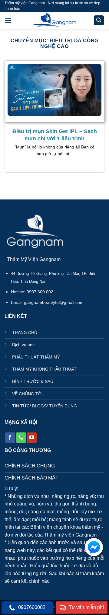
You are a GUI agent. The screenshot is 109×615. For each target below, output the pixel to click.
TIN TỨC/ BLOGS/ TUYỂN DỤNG (44, 406)
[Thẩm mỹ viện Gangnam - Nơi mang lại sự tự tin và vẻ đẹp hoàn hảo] (54, 20)
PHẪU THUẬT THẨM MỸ (36, 357)
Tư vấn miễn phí (86, 607)
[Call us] (21, 437)
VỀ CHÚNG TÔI (27, 394)
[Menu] (8, 20)
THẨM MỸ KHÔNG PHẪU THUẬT (44, 369)
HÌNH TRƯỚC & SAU (32, 381)
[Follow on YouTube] (32, 437)
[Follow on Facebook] (10, 437)
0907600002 (31, 607)
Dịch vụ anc (23, 345)
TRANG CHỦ (24, 332)
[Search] (99, 20)
